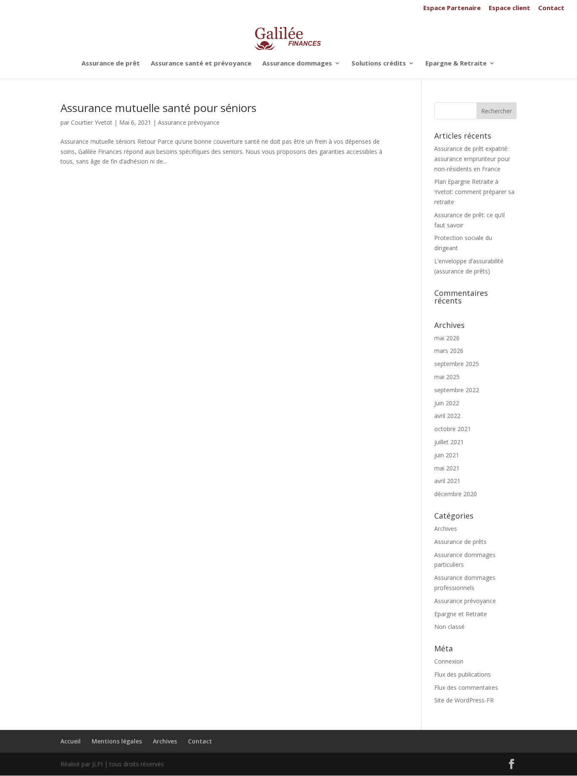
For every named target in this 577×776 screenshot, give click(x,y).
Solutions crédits (378, 63)
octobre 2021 (452, 429)
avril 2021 (447, 481)
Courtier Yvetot (91, 122)
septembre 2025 (456, 364)
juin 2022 (446, 403)
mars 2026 (448, 351)
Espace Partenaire (452, 8)
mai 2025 (447, 377)
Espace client (509, 8)
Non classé (449, 627)
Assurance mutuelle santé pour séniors (158, 107)
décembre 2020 (455, 494)
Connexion (448, 661)
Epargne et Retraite (460, 614)
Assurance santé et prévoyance (201, 63)
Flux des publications (462, 674)
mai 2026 (447, 338)
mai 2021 (447, 468)
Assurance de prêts (460, 542)
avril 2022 (447, 416)
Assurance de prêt (111, 63)
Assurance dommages (297, 63)
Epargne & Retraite (456, 63)
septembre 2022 (456, 390)
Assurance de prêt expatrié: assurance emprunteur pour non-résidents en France (472, 159)
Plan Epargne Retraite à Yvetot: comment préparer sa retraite (474, 192)
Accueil (70, 741)
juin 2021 (446, 455)
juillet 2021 (449, 442)
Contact (551, 8)
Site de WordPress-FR (464, 700)
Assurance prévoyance (189, 122)
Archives (445, 529)
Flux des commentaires (466, 687)
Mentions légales (117, 741)
